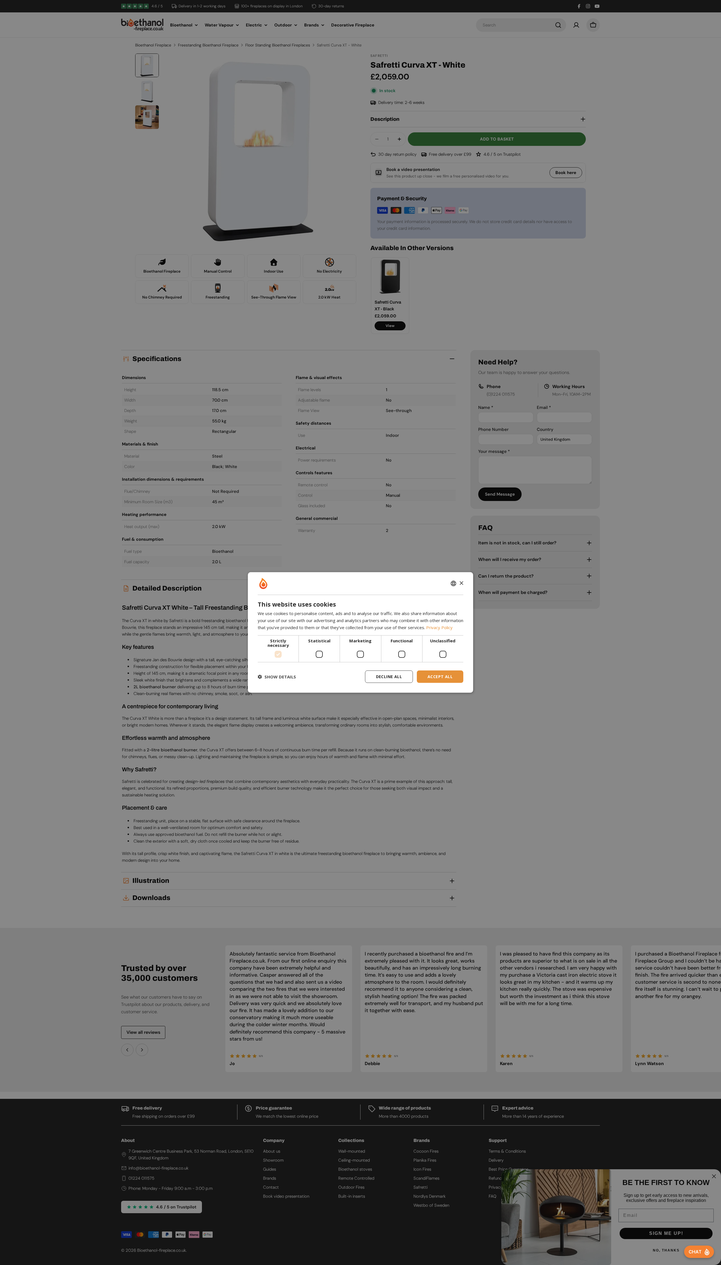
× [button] (461, 583)
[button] (277, 677)
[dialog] (360, 632)
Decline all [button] (389, 676)
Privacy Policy (439, 627)
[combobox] (453, 583)
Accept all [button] (440, 676)
